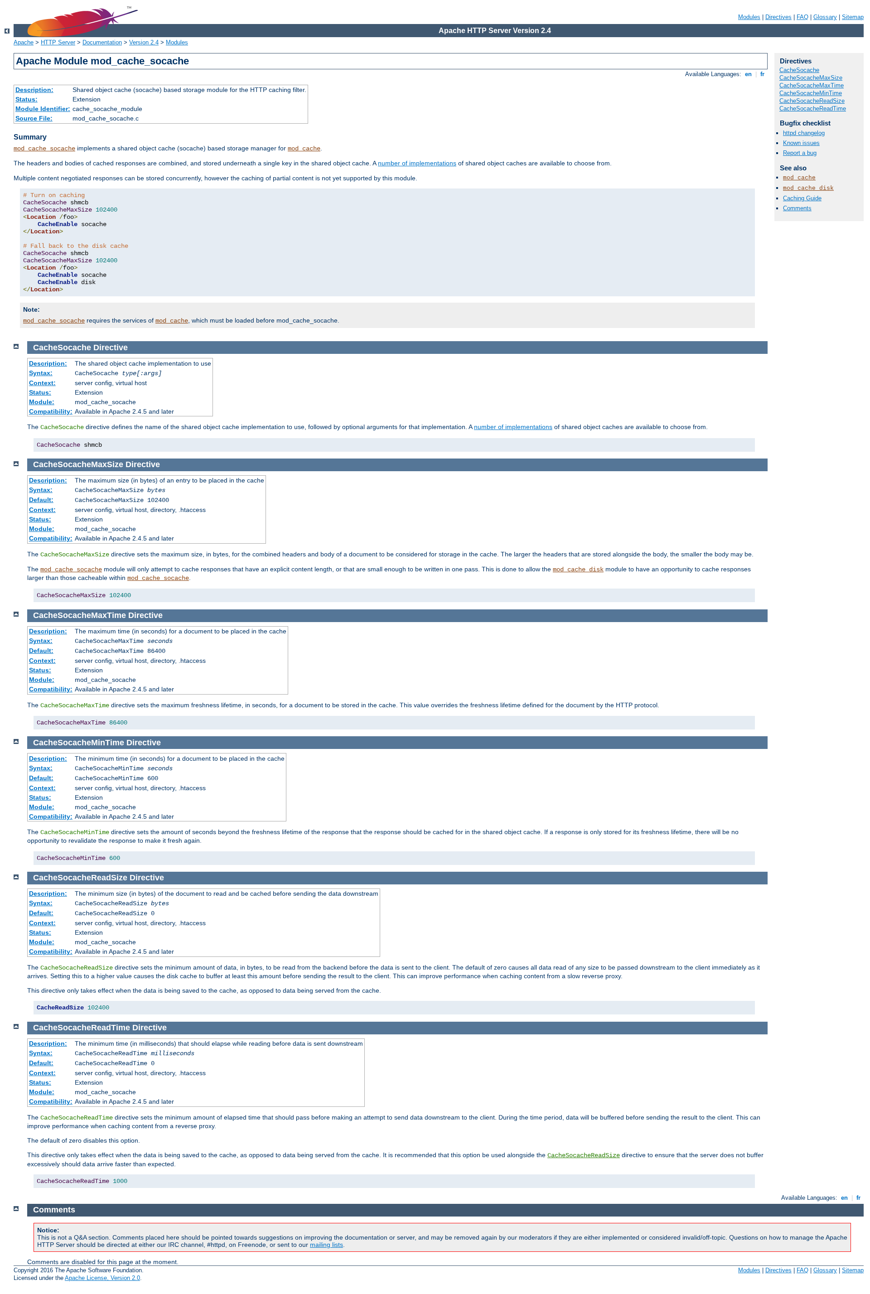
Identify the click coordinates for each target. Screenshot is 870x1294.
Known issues (801, 143)
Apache (24, 42)
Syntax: (41, 373)
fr (762, 74)
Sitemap (853, 17)
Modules (749, 17)
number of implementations (417, 163)
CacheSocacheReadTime (812, 108)
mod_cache (304, 148)
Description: (34, 89)
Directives (778, 17)
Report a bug (800, 153)
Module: (41, 402)
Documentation (102, 42)
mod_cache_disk (808, 188)
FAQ (802, 17)
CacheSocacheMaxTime (811, 85)
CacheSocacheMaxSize (810, 77)
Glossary (825, 17)
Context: (42, 382)
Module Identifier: (42, 108)
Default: (41, 499)
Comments (797, 208)
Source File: (34, 118)
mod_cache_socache (44, 148)
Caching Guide (802, 198)
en (748, 74)
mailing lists (326, 1244)
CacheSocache (799, 70)
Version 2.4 (144, 42)
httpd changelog (804, 133)
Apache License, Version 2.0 (102, 1278)
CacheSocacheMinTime (810, 93)
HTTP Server (58, 42)
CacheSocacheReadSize (812, 100)
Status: (26, 99)
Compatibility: (50, 411)
